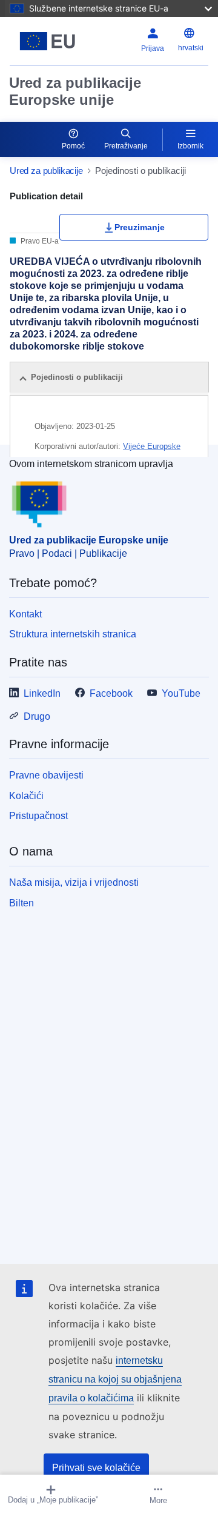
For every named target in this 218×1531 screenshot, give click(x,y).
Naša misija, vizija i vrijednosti (74, 882)
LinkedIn (42, 693)
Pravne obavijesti (46, 775)
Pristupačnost (38, 816)
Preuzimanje (139, 227)
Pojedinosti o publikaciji (77, 377)
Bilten (21, 903)
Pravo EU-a (39, 241)
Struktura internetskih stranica (72, 634)
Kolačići (26, 796)
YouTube (181, 693)
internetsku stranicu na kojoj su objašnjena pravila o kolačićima (115, 1379)
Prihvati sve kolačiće (96, 1468)
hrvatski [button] (190, 48)
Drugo (37, 716)
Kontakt (25, 614)
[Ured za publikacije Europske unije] (47, 41)
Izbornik (190, 146)
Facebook (111, 693)
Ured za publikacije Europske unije (75, 91)
